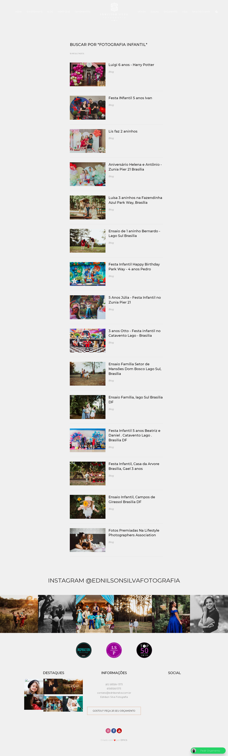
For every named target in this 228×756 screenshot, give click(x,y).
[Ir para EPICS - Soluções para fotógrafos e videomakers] (114, 740)
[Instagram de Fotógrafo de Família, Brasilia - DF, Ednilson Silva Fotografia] (108, 730)
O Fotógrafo (34, 11)
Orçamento (170, 11)
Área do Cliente (201, 11)
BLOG (50, 11)
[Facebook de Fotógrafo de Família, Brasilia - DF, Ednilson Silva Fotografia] (114, 730)
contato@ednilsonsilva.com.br (114, 692)
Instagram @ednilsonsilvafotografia (114, 580)
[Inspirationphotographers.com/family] (83, 649)
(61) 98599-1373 (114, 684)
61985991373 (114, 688)
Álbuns (154, 11)
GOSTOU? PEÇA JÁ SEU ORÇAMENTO (114, 710)
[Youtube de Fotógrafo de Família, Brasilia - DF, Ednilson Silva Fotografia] (119, 730)
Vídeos (142, 11)
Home (19, 11)
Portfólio (64, 11)
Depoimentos (82, 11)
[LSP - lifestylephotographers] (114, 649)
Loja (184, 11)
